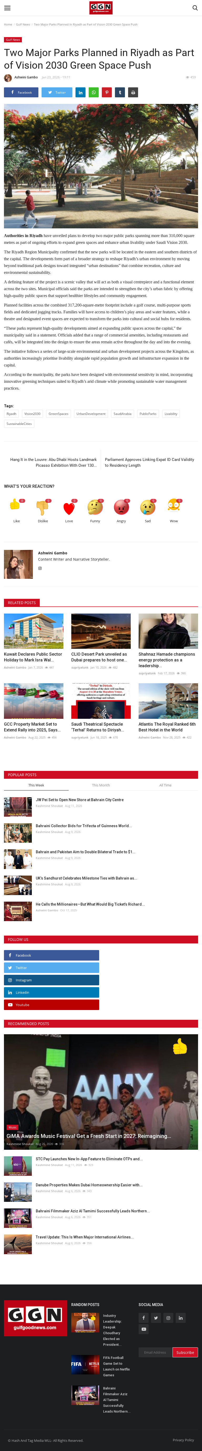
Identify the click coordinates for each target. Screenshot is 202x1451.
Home (8, 24)
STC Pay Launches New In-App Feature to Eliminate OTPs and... (89, 1159)
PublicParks (148, 413)
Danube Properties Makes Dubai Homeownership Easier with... (89, 1185)
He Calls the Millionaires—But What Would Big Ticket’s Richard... (90, 904)
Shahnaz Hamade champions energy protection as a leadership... (167, 660)
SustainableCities (19, 423)
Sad (148, 521)
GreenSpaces (58, 413)
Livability (171, 413)
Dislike (43, 521)
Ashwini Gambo (26, 77)
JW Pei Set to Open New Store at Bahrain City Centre (80, 800)
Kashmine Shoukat (49, 806)
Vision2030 (32, 413)
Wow (174, 521)
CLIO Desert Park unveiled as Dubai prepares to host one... (99, 657)
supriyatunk (79, 667)
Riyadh (11, 413)
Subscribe (185, 1352)
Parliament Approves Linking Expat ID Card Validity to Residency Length (149, 462)
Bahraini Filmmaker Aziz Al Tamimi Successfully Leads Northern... (93, 1211)
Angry (121, 521)
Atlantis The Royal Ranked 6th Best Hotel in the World (167, 727)
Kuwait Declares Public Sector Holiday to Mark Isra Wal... (33, 657)
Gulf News (23, 24)
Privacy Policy (183, 1440)
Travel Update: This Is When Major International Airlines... (85, 1237)
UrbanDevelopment (91, 413)
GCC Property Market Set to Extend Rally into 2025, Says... (32, 727)
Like (16, 521)
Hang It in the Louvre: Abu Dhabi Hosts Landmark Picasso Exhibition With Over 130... (53, 462)
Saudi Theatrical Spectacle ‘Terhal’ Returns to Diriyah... (97, 727)
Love (69, 521)
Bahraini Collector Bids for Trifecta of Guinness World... (84, 826)
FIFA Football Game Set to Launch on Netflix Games (116, 1366)
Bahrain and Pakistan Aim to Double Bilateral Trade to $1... (85, 852)
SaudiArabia (123, 413)
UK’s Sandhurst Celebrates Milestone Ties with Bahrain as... (86, 878)
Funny (95, 521)
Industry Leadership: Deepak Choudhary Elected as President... (112, 1330)
